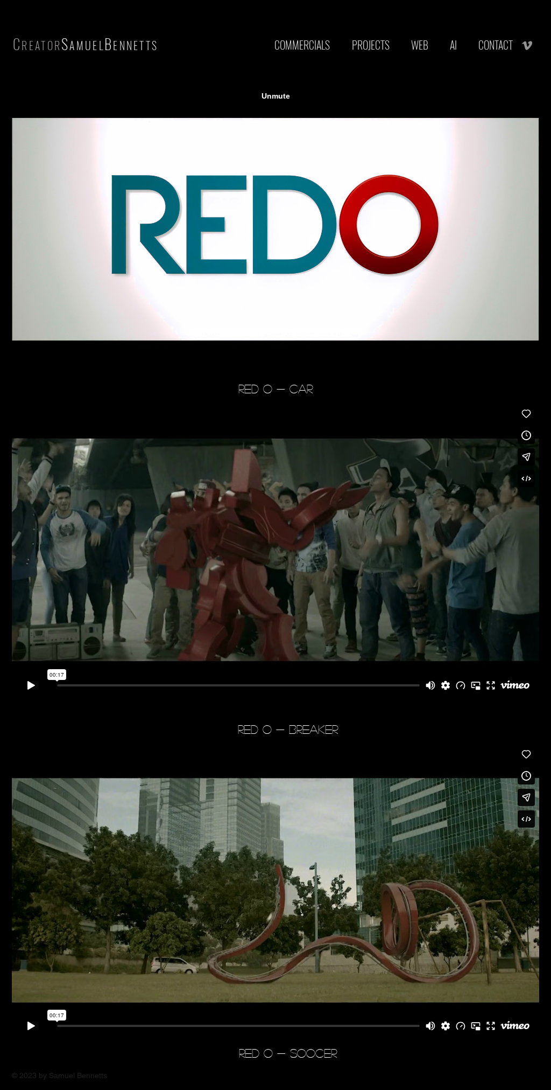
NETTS (142, 45)
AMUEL (86, 45)
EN (119, 45)
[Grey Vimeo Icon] (527, 45)
